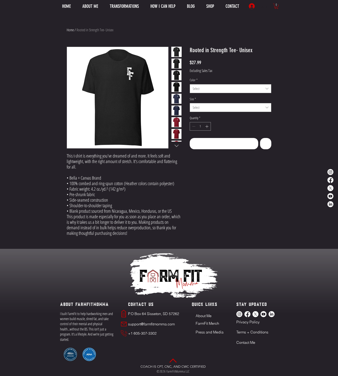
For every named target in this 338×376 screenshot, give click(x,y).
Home (70, 29)
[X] (330, 188)
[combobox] (230, 88)
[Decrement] (193, 126)
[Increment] (207, 126)
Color (194, 80)
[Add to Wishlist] (265, 143)
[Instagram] (330, 172)
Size (193, 99)
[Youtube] (330, 196)
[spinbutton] (200, 126)
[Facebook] (330, 180)
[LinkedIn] (330, 204)
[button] (163, 6)
